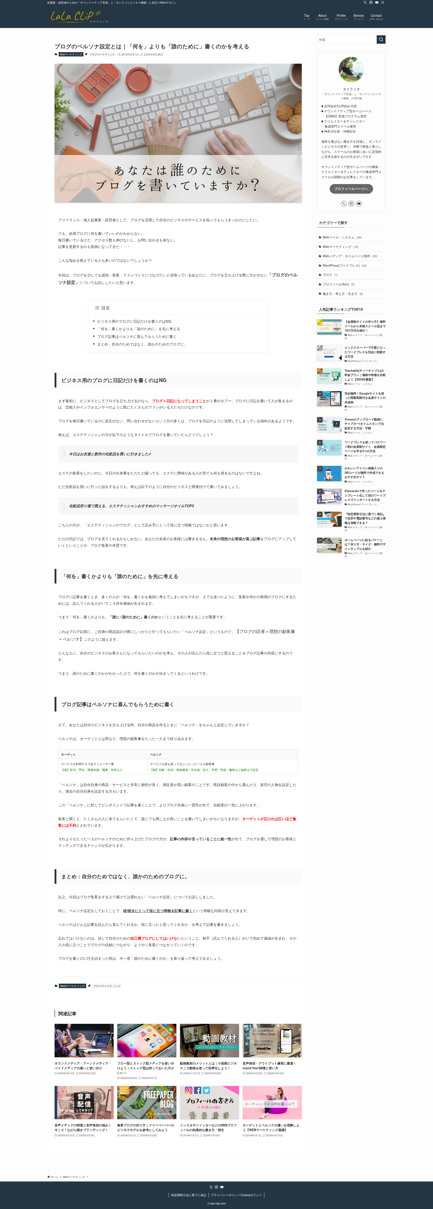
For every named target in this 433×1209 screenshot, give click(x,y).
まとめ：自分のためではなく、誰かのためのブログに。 (142, 344)
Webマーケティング (71, 54)
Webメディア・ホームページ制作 (350, 256)
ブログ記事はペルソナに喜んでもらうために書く (137, 336)
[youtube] (377, 2)
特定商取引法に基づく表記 (188, 1195)
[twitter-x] (365, 2)
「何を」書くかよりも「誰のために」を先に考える (138, 328)
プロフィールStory (339, 284)
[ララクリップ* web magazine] (79, 16)
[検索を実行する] (381, 39)
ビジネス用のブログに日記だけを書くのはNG (134, 321)
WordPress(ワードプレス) (345, 265)
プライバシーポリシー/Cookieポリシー (236, 1195)
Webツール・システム (342, 237)
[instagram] (371, 2)
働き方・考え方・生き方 (343, 293)
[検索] (383, 2)
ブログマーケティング (102, 54)
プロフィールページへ (351, 188)
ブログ (330, 274)
